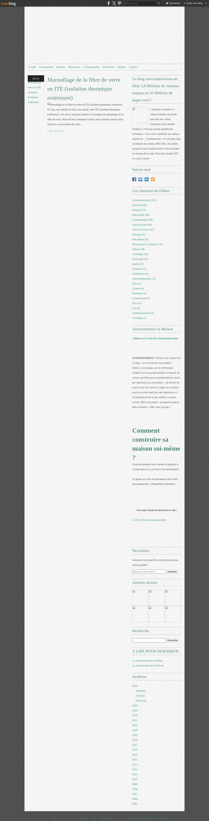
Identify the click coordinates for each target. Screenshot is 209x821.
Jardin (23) (137, 264)
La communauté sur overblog (147, 660)
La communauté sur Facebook (147, 665)
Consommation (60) (142, 219)
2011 (134, 774)
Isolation (60, 67)
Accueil (32, 67)
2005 (134, 803)
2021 (134, 725)
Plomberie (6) (139, 293)
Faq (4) (136, 308)
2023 (134, 715)
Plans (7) (136, 283)
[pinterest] (119, 3)
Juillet (139, 690)
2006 (134, 798)
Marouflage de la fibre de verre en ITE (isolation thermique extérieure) (84, 89)
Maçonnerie (74, 67)
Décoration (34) (140, 239)
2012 (134, 769)
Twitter (140, 179)
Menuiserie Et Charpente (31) (147, 244)
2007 (134, 794)
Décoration (108, 67)
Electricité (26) (139, 259)
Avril (138, 695)
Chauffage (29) (140, 254)
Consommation (91, 67)
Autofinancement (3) (143, 313)
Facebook (134, 179)
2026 (134, 686)
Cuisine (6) (138, 288)
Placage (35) (138, 234)
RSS (153, 179)
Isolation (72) (139, 210)
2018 (134, 740)
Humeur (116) (139, 205)
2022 (134, 720)
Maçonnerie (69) (140, 214)
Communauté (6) (141, 298)
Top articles (82, 818)
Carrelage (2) (139, 318)
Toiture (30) (138, 249)
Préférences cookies (162, 818)
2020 (134, 730)
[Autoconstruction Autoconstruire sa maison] (140, 115)
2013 (134, 764)
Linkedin (147, 179)
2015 (134, 754)
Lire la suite (56, 131)
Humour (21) (139, 268)
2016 (134, 749)
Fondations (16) (140, 273)
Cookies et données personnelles (138, 818)
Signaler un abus (106, 818)
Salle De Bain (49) (142, 224)
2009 (134, 784)
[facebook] (109, 3)
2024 (134, 710)
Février (139, 700)
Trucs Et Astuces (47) (143, 229)
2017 (134, 744)
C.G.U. (119, 818)
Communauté (46, 67)
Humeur (121, 67)
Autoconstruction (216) (144, 200)
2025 (134, 705)
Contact (133, 67)
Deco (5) (136, 303)
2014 (134, 759)
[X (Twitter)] (114, 3)
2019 (134, 735)
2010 (134, 779)
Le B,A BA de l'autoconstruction (149, 520)
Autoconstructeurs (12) (144, 278)
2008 (134, 789)
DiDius (54, 818)
